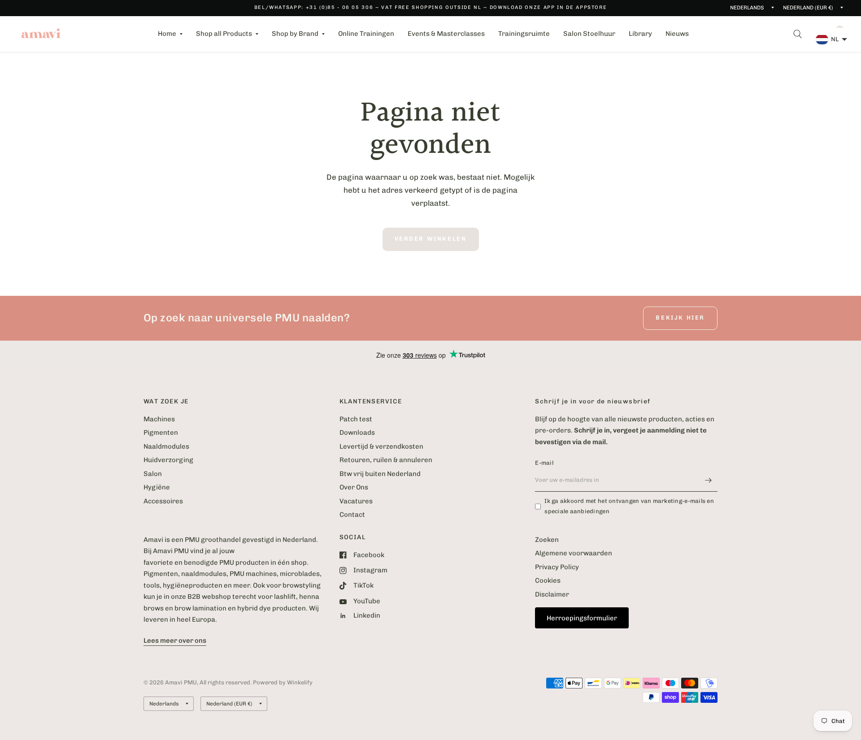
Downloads (357, 432)
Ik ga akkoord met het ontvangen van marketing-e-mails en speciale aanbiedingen (629, 506)
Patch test (355, 419)
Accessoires (163, 501)
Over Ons (353, 487)
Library (640, 34)
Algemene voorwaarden (573, 553)
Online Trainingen (366, 34)
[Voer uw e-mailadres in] (709, 480)
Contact (352, 515)
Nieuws (677, 34)
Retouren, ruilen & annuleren (385, 460)
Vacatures (356, 501)
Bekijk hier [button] (680, 317)
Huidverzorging (168, 460)
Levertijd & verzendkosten (381, 446)
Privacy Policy (557, 567)
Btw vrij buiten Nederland (380, 474)
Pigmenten (161, 432)
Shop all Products (224, 34)
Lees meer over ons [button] (175, 640)
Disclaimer (552, 594)
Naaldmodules (166, 446)
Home (167, 34)
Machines (159, 419)
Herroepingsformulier (582, 618)
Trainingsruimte (524, 34)
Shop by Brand (295, 34)
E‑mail (544, 462)
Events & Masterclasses (446, 34)
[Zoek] (797, 34)
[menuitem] (170, 34)
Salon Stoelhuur (589, 34)
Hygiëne (157, 487)
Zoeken (547, 540)
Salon (153, 474)
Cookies (548, 580)
